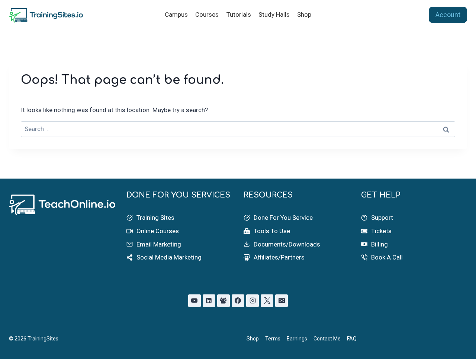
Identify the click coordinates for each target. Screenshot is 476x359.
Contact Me (327, 339)
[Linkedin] (209, 300)
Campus (176, 14)
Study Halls (274, 14)
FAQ (352, 339)
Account (447, 15)
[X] (267, 300)
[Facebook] (238, 300)
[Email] (281, 300)
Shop (304, 14)
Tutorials (238, 14)
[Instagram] (252, 300)
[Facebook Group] (223, 300)
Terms (272, 339)
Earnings (297, 339)
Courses (207, 14)
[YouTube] (194, 300)
